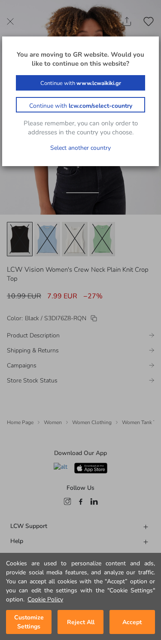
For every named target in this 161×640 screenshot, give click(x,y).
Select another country (80, 148)
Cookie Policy (45, 599)
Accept (132, 622)
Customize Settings (29, 622)
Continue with (80, 83)
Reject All (80, 622)
